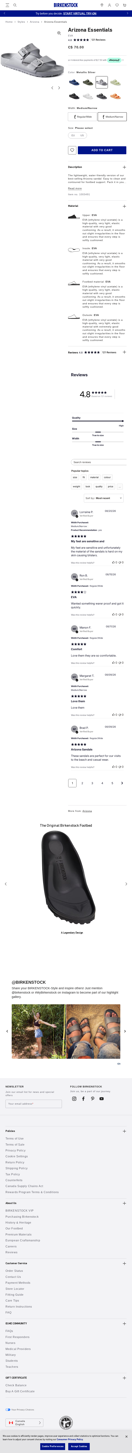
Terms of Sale (15, 1144)
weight (76, 486)
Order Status (14, 1270)
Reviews (12, 1252)
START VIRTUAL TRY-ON (72, 13)
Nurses (10, 1342)
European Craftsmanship (23, 1240)
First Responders (18, 1337)
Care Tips (12, 1300)
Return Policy (15, 1162)
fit (84, 477)
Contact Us (13, 1276)
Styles (22, 21)
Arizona (35, 21)
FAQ (9, 1312)
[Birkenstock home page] (66, 5)
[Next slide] (59, 88)
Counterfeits (14, 1180)
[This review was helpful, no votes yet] (113, 562)
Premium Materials (19, 1234)
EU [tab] (73, 135)
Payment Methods (18, 1282)
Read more (75, 188)
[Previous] (6, 884)
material (94, 477)
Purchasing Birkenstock (22, 1216)
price (110, 486)
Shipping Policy (17, 1168)
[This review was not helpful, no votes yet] (120, 562)
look (88, 486)
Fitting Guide (15, 1294)
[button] (4, 13)
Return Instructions (19, 1306)
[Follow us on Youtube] (101, 1098)
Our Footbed (14, 1228)
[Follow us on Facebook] (83, 1098)
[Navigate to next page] (122, 783)
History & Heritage (18, 1222)
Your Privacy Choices (22, 1410)
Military (11, 1354)
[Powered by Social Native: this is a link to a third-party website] (118, 1063)
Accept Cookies (79, 1446)
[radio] (74, 82)
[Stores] (102, 5)
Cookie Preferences (52, 1446)
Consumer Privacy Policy (70, 1439)
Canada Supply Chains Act (24, 1186)
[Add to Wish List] (72, 150)
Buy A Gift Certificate (20, 1391)
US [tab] (82, 135)
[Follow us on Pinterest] (92, 1098)
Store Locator (15, 1288)
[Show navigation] (7, 5)
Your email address (20, 1104)
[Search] (15, 5)
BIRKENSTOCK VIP (20, 1210)
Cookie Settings (17, 1156)
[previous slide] (7, 1031)
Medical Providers (18, 1349)
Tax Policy (13, 1174)
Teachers (12, 1366)
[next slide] (125, 1031)
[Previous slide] (52, 88)
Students (12, 1360)
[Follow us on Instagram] (74, 1098)
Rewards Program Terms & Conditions (32, 1192)
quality (99, 486)
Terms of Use (15, 1138)
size (75, 477)
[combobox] (104, 498)
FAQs (9, 1331)
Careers (11, 1246)
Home (10, 21)
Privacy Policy (16, 1150)
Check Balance (16, 1385)
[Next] (126, 884)
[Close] (126, 1436)
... (120, 486)
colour (107, 477)
